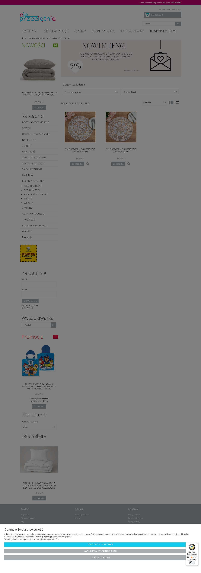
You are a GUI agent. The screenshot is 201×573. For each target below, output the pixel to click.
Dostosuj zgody (100, 557)
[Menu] (196, 544)
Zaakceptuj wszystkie (100, 544)
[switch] (192, 562)
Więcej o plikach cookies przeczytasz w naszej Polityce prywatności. (31, 539)
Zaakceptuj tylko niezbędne (100, 551)
